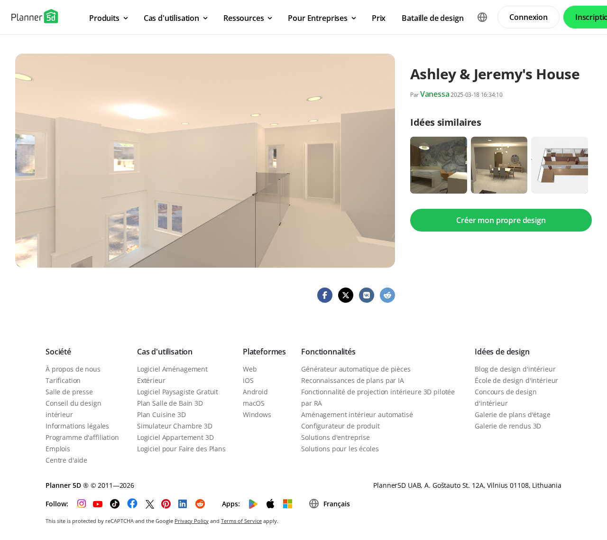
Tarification (63, 380)
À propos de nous (73, 368)
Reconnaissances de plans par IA (352, 380)
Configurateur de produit (340, 425)
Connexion (528, 17)
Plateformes (264, 351)
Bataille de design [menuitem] (432, 18)
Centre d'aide (66, 460)
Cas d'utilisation (165, 351)
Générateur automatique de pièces (356, 368)
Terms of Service (241, 520)
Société (58, 351)
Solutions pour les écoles (340, 448)
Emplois (58, 448)
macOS (254, 403)
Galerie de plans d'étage (513, 414)
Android (255, 391)
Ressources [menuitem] (243, 18)
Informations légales (77, 425)
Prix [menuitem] (379, 18)
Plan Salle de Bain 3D (170, 403)
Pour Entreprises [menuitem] (317, 18)
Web (250, 368)
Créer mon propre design (500, 220)
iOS (248, 380)
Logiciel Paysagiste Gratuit (177, 391)
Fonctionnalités (328, 351)
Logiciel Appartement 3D (175, 437)
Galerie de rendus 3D (508, 425)
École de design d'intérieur (516, 380)
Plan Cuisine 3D (161, 414)
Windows (257, 414)
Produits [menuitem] (104, 18)
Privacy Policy (192, 520)
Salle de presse (69, 391)
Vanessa (435, 94)
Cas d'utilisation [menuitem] (171, 18)
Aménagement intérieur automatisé (357, 414)
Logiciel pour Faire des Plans (181, 448)
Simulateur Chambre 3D (174, 425)
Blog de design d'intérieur (515, 368)
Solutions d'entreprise (335, 437)
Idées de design (502, 351)
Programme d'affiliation (82, 437)
